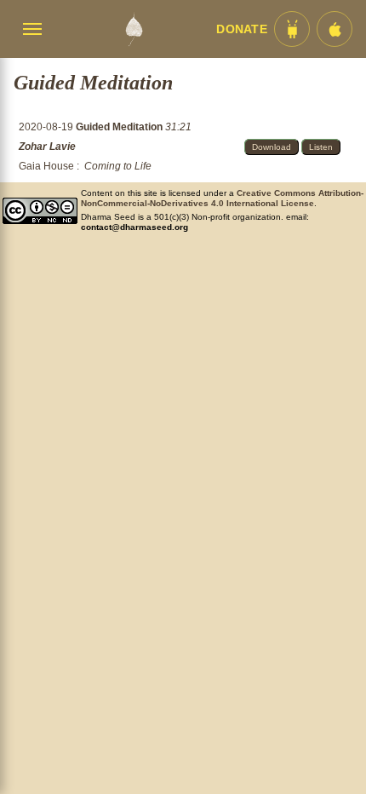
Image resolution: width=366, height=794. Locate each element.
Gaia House (46, 166)
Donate (241, 29)
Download (271, 147)
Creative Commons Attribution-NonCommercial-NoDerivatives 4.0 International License (222, 198)
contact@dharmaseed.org (134, 227)
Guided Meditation (120, 127)
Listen (321, 147)
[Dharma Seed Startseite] (133, 29)
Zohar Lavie (47, 146)
